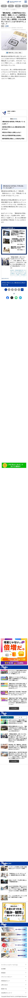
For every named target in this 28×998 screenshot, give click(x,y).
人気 (4, 5)
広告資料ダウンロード (6, 992)
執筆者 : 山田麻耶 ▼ (11, 111)
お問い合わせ (4, 984)
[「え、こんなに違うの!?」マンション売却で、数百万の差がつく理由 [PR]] (14, 899)
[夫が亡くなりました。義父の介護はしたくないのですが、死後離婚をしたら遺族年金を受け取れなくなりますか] (4, 721)
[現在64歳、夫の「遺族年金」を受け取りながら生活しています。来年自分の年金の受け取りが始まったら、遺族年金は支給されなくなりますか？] (4, 746)
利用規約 (3, 972)
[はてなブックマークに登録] (20, 297)
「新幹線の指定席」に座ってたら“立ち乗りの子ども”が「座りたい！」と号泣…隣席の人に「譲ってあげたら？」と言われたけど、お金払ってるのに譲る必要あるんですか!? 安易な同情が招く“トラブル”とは (18, 738)
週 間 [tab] (7, 717)
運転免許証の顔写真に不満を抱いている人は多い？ (13, 122)
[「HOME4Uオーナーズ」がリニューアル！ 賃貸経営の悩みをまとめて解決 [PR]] (14, 877)
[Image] (14, 465)
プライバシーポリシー (6, 976)
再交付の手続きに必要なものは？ (11, 132)
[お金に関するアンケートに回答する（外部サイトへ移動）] (14, 912)
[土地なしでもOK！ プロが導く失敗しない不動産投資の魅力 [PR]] (14, 883)
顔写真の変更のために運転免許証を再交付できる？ (13, 128)
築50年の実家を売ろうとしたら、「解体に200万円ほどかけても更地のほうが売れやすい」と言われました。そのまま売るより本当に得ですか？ (18, 728)
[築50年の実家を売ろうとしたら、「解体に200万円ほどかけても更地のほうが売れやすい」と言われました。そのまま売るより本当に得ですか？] (4, 728)
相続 (18, 5)
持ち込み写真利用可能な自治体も (11, 135)
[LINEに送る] (16, 297)
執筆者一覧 (4, 988)
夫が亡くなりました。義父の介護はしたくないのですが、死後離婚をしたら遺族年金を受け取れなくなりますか (18, 721)
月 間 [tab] (20, 717)
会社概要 (3, 968)
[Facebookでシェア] (7, 297)
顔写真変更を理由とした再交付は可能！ (13, 138)
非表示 (15, 118)
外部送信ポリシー (5, 980)
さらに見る (14, 708)
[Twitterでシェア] (11, 297)
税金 (25, 5)
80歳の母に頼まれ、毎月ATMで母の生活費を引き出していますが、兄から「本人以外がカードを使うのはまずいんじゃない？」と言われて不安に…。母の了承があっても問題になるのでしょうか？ (18, 755)
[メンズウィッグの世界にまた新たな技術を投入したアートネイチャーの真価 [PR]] (14, 870)
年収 (11, 5)
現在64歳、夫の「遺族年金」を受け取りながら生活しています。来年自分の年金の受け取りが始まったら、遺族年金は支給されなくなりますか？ (18, 747)
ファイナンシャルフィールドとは (9, 964)
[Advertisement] (14, 95)
